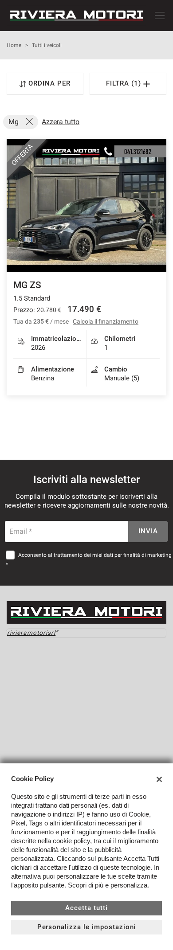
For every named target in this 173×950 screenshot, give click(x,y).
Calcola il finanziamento (105, 321)
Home (14, 45)
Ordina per (49, 83)
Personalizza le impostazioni (86, 927)
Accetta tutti (86, 908)
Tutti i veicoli (47, 45)
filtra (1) (124, 83)
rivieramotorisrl (31, 632)
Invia (148, 531)
